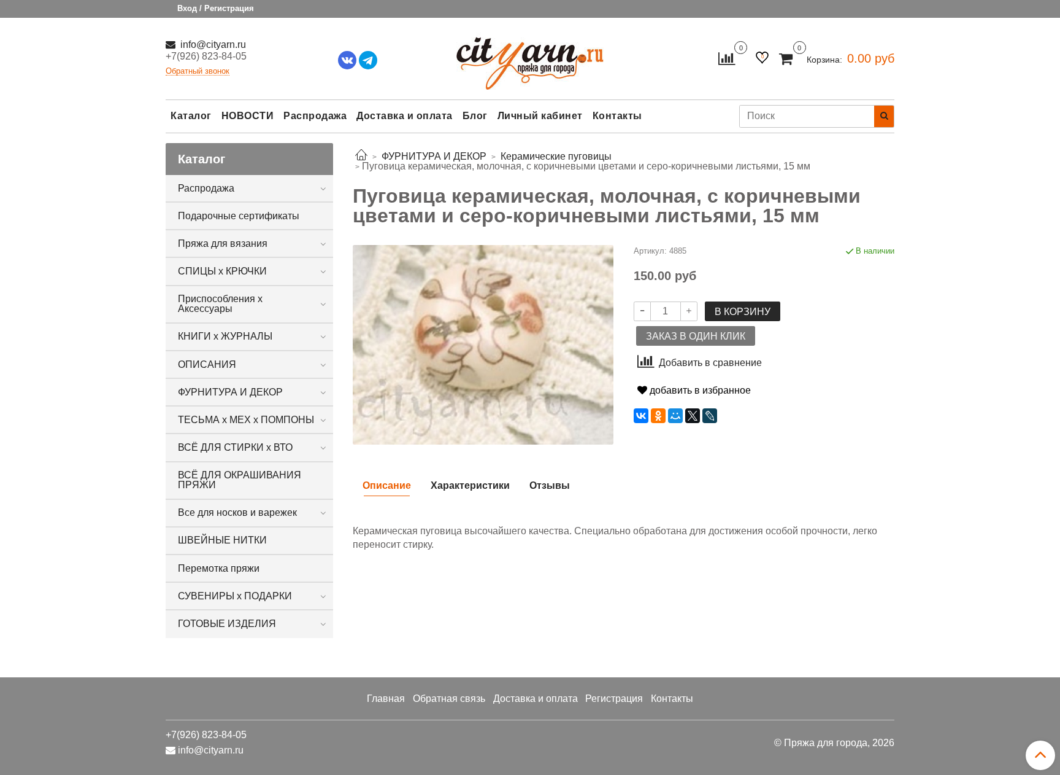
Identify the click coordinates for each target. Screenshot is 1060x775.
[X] (692, 415)
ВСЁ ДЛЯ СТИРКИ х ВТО (235, 447)
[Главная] (361, 156)
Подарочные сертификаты (238, 216)
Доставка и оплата (404, 116)
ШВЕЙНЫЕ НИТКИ (222, 540)
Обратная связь (449, 698)
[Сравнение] (726, 58)
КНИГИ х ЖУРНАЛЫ (225, 336)
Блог (475, 116)
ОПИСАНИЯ (207, 364)
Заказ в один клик (695, 336)
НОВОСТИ (247, 116)
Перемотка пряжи (218, 568)
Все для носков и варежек (237, 512)
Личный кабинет (540, 116)
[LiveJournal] (709, 415)
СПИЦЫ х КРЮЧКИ (222, 271)
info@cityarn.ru (212, 44)
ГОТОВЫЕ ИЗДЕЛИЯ (227, 623)
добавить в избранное (699, 390)
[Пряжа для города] (530, 55)
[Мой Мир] (675, 415)
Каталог (191, 116)
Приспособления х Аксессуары (220, 304)
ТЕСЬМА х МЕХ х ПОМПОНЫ (246, 420)
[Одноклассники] (658, 415)
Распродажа (315, 116)
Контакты (617, 116)
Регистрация (614, 698)
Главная (386, 698)
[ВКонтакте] (641, 415)
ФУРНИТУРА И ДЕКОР (230, 392)
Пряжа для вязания (222, 243)
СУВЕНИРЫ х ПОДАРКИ (235, 596)
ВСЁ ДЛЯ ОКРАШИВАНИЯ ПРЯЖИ (239, 480)
